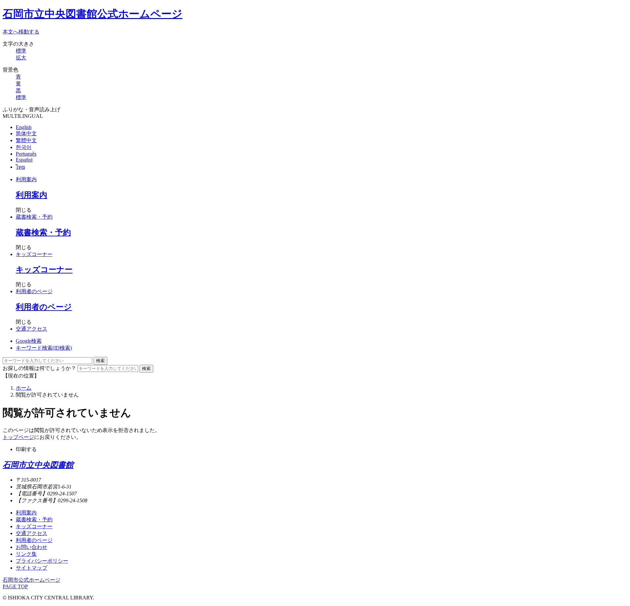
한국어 (24, 147)
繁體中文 (26, 140)
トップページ (18, 437)
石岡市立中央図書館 (38, 465)
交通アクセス (31, 329)
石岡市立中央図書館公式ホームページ (92, 14)
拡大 (21, 57)
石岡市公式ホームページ (31, 580)
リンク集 (26, 554)
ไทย (20, 167)
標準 (21, 51)
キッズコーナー (34, 254)
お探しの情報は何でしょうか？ (39, 368)
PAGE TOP (15, 586)
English (24, 127)
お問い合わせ (31, 547)
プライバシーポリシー (42, 561)
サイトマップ (31, 568)
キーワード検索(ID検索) (44, 348)
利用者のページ (34, 291)
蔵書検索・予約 (34, 217)
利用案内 (26, 179)
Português (26, 154)
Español (24, 159)
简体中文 (26, 133)
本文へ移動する (21, 31)
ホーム (24, 388)
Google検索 (29, 341)
